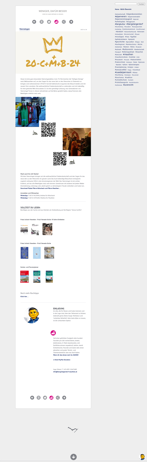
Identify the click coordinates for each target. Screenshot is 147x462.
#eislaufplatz (119, 34)
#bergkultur (120, 24)
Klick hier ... (24, 296)
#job (142, 42)
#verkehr (130, 80)
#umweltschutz (121, 80)
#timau (135, 72)
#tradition (128, 77)
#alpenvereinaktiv (134, 16)
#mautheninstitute (121, 57)
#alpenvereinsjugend (123, 19)
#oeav (135, 62)
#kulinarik (118, 49)
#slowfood (136, 70)
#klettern (126, 47)
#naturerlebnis (135, 59)
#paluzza (141, 62)
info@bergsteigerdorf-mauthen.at (65, 372)
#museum (119, 59)
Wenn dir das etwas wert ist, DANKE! (65, 355)
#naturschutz (120, 62)
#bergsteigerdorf (134, 23)
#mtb (137, 57)
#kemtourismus (131, 44)
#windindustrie (133, 82)
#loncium (118, 54)
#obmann (129, 62)
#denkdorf (119, 31)
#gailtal (133, 36)
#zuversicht (128, 84)
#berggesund (130, 22)
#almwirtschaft (120, 14)
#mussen (126, 60)
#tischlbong (119, 75)
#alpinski (136, 19)
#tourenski (135, 75)
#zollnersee (118, 85)
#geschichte (120, 41)
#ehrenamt (140, 32)
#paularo (118, 65)
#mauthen (128, 54)
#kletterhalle (118, 47)
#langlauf (118, 52)
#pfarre (124, 65)
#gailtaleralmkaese (121, 39)
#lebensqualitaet (128, 52)
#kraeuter (139, 47)
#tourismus (119, 77)
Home (117, 9)
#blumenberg (119, 27)
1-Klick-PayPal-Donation (61, 360)
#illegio (137, 42)
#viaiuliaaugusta (121, 82)
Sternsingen (25, 29)
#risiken (136, 67)
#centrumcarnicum (128, 29)
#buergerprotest (137, 27)
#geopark (131, 39)
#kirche (140, 44)
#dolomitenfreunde (130, 32)
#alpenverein (121, 16)
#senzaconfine (120, 69)
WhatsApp (24, 195)
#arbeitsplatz (120, 21)
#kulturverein (127, 49)
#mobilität (132, 57)
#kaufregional (120, 44)
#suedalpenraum (123, 72)
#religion (130, 67)
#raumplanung (120, 67)
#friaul (127, 37)
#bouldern (127, 27)
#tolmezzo (127, 75)
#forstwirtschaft (129, 34)
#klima (132, 47)
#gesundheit (130, 42)
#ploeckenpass (134, 64)
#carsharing (118, 29)
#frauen (137, 34)
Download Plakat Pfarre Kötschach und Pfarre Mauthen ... (40, 188)
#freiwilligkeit (119, 37)
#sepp (129, 70)
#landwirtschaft (139, 49)
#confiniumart (140, 29)
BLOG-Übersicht (125, 9)
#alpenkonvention (134, 14)
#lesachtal (139, 52)
